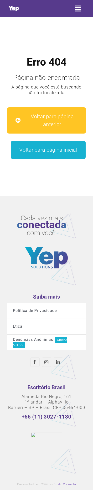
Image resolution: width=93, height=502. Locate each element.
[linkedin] (58, 362)
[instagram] (46, 362)
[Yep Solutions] (13, 6)
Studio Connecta (65, 484)
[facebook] (35, 362)
